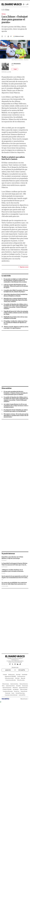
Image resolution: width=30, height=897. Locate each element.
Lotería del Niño (22, 695)
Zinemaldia (18, 685)
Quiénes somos (11, 674)
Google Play (22, 670)
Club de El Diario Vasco (20, 693)
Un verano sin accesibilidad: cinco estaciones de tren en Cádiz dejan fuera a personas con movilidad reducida (14, 584)
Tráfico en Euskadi (23, 689)
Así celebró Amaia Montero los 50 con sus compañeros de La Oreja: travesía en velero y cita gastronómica (16, 405)
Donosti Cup (16, 691)
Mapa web (23, 678)
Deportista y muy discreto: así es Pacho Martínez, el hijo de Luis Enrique (12, 557)
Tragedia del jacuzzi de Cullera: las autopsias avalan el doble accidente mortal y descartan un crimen (16, 313)
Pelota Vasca (15, 687)
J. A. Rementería (15, 63)
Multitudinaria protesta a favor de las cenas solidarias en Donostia (15, 317)
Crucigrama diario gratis (8, 691)
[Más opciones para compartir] (11, 36)
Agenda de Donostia (23, 687)
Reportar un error (24, 267)
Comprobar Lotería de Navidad (11, 695)
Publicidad (17, 678)
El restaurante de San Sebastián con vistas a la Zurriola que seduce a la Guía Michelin (16, 410)
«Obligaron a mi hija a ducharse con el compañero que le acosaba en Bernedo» (13, 570)
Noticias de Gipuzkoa (7, 687)
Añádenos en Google (19, 36)
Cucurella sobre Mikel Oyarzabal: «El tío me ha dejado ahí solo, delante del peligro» (16, 291)
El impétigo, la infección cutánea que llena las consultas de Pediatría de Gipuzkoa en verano (15, 322)
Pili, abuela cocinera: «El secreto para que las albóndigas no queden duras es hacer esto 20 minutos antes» (16, 415)
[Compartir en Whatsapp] (8, 36)
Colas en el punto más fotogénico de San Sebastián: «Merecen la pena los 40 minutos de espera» (16, 286)
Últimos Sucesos (5, 684)
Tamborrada (7, 693)
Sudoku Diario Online (10, 685)
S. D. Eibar (5, 9)
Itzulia (13, 693)
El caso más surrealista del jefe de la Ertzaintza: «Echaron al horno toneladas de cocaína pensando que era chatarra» (16, 393)
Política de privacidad (9, 678)
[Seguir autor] (14, 69)
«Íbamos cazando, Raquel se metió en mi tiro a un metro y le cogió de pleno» (16, 327)
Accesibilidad (24, 674)
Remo (3, 685)
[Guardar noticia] (2, 36)
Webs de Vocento (23, 698)
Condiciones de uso (21, 676)
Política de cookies (21, 680)
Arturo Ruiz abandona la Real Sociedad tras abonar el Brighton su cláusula (16, 295)
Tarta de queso (25, 685)
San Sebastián (16, 689)
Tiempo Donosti (24, 691)
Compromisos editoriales (10, 680)
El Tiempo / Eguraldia (7, 689)
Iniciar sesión (24, 4)
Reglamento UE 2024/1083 (10, 676)
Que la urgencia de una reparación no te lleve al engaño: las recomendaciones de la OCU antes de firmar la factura (15, 577)
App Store (9, 670)
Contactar (5, 674)
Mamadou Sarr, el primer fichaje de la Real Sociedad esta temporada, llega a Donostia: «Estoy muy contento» (15, 300)
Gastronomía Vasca (14, 684)
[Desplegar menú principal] (27, 4)
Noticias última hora (24, 684)
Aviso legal (18, 674)
